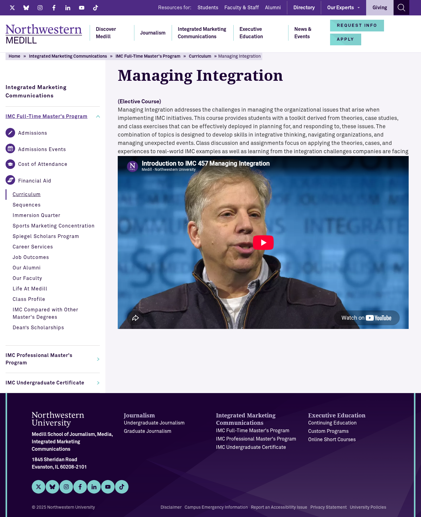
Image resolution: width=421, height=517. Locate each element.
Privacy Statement (328, 507)
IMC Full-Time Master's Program (148, 56)
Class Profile (29, 299)
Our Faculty (27, 278)
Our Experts (340, 7)
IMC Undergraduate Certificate (45, 382)
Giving (380, 7)
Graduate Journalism (147, 431)
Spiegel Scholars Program (46, 236)
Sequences (27, 205)
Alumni (273, 7)
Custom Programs (328, 431)
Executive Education (251, 33)
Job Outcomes (31, 257)
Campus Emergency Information (216, 507)
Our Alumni (27, 267)
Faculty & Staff (241, 7)
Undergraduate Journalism (154, 423)
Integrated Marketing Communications (202, 33)
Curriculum (200, 56)
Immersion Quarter (36, 215)
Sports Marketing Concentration (54, 226)
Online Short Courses (332, 439)
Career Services (33, 246)
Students (208, 7)
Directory (304, 7)
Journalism (153, 33)
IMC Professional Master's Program (39, 359)
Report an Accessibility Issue (279, 507)
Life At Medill (30, 288)
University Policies (368, 507)
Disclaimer (171, 507)
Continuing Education (332, 423)
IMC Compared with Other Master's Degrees (45, 313)
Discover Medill (106, 33)
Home (14, 56)
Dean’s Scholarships (38, 327)
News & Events (303, 33)
